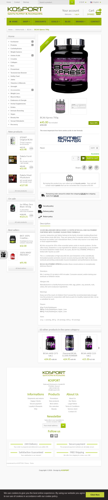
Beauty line (15, 118)
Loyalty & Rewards (35, 406)
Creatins (14, 59)
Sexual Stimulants (17, 121)
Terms (32, 463)
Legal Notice (72, 404)
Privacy (26, 463)
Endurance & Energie (18, 100)
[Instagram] (56, 435)
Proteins (14, 45)
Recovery (14, 124)
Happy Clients (36, 401)
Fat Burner (15, 42)
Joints (13, 80)
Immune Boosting (17, 111)
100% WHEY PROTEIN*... (25, 254)
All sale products (21, 222)
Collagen (14, 62)
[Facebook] (51, 435)
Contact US (72, 412)
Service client (72, 409)
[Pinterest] (96, 168)
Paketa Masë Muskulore (25, 176)
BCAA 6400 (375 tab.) (50, 354)
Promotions (54, 398)
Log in (77, 14)
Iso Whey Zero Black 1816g (26, 205)
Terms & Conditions (72, 406)
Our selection (54, 406)
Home (11, 36)
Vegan (13, 114)
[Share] (84, 168)
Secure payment (35, 404)
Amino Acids (15, 55)
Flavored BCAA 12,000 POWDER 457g (69, 355)
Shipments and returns (36, 398)
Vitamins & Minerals (18, 83)
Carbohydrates (16, 49)
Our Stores (72, 401)
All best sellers (21, 268)
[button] (58, 496)
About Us (72, 398)
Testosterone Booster (19, 73)
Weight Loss (15, 93)
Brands (54, 409)
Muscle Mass (15, 97)
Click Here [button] (95, 495)
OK (72, 2)
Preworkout (15, 69)
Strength (14, 86)
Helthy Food (15, 76)
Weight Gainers (16, 52)
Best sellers (54, 404)
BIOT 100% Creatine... (25, 237)
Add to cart (92, 158)
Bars (12, 66)
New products (54, 401)
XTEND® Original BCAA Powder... (26, 139)
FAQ (35, 409)
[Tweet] (90, 168)
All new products (21, 191)
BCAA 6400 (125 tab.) (88, 354)
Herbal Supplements (18, 104)
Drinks (13, 107)
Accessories (15, 90)
